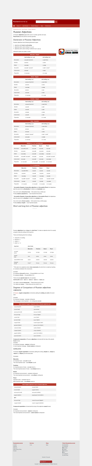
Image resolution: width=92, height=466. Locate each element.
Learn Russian (25, 25)
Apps (42, 25)
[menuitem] (14, 25)
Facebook (66, 446)
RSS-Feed (66, 455)
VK (64, 452)
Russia (18, 25)
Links (31, 445)
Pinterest (66, 450)
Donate (14, 450)
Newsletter (66, 445)
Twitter (65, 449)
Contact (15, 445)
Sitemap (15, 446)
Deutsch (44, 457)
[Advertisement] (46, 9)
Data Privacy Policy (17, 449)
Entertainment (48, 25)
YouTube (65, 447)
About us (15, 447)
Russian (16, 293)
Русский (48, 457)
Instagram (66, 453)
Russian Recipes (34, 25)
